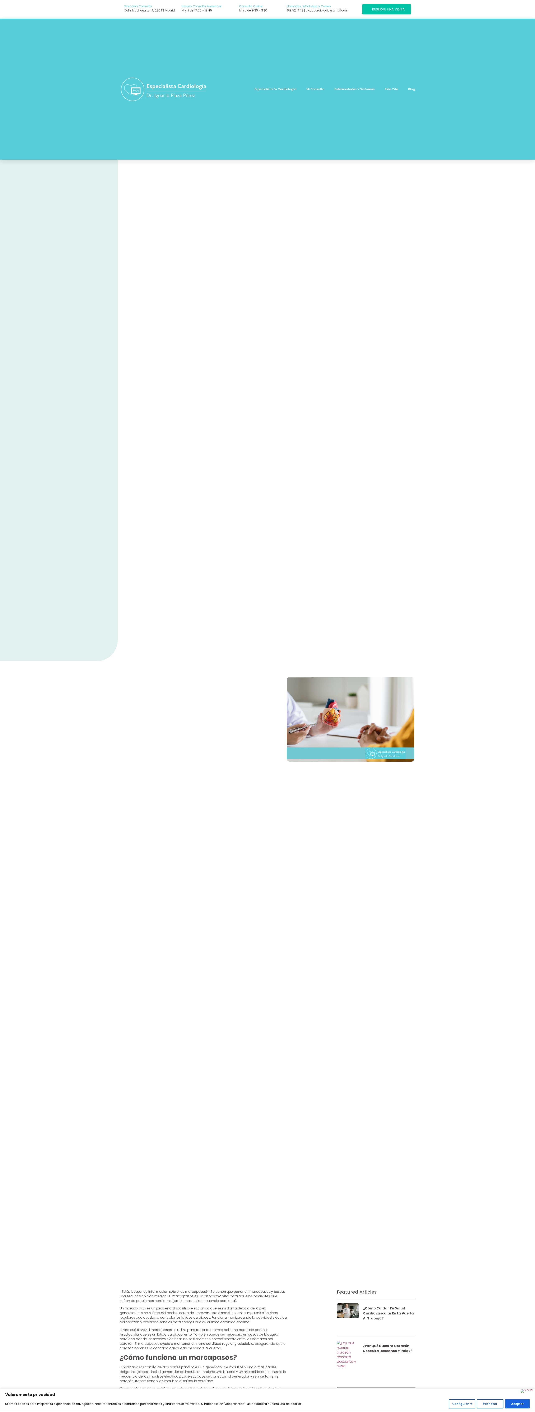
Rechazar (490, 1404)
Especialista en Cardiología (275, 89)
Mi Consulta (315, 89)
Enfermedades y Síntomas (354, 89)
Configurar (460, 1404)
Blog (411, 89)
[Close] (527, 1391)
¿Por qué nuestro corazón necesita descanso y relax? (387, 1348)
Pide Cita (391, 89)
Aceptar (517, 1404)
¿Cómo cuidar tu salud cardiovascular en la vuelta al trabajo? (388, 1313)
